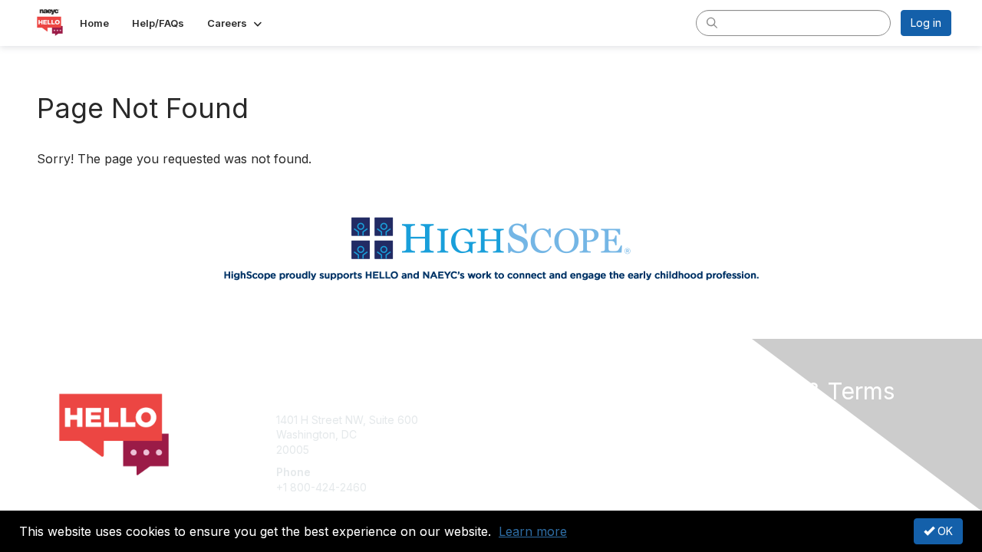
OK (943, 530)
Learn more (533, 531)
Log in (926, 22)
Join (508, 419)
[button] (236, 23)
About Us (742, 419)
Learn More (526, 449)
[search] (712, 22)
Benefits (518, 434)
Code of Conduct (763, 449)
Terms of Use (753, 434)
